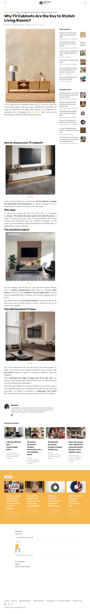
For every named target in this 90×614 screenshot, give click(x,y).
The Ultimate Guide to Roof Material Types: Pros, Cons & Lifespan (67, 44)
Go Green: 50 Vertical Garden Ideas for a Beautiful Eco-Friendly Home (69, 130)
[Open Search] (85, 3)
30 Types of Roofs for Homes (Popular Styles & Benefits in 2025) (67, 34)
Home (6, 12)
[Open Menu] (5, 3)
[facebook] (12, 415)
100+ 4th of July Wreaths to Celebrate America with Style (67, 121)
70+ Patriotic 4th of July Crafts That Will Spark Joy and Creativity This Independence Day (69, 139)
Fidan (30, 458)
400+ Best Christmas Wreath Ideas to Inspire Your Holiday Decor (67, 113)
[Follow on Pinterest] (12, 604)
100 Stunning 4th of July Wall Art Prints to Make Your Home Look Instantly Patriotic (69, 95)
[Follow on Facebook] (5, 604)
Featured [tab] (8, 477)
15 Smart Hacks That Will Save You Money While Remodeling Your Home (69, 53)
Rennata (8, 24)
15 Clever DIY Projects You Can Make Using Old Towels (68, 78)
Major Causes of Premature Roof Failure (68, 61)
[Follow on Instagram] (8, 604)
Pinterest (30, 197)
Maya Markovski (12, 453)
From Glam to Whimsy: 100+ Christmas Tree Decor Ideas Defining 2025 (67, 104)
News (13, 12)
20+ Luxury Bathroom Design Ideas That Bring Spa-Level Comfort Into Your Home (68, 70)
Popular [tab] (16, 477)
